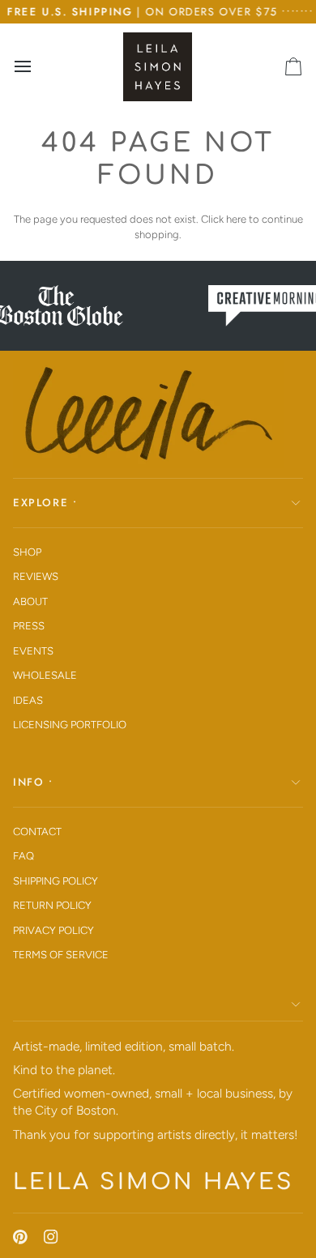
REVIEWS (35, 576)
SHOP (27, 552)
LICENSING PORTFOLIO (69, 725)
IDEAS (28, 700)
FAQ (23, 856)
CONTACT (37, 831)
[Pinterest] (20, 1237)
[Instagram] (51, 1237)
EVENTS (33, 651)
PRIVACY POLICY (53, 930)
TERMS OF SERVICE (61, 955)
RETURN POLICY (52, 905)
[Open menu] (37, 66)
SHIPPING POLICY (55, 881)
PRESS (29, 626)
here (236, 219)
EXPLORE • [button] (45, 502)
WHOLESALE (45, 675)
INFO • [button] (33, 782)
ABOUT (30, 601)
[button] (158, 1004)
